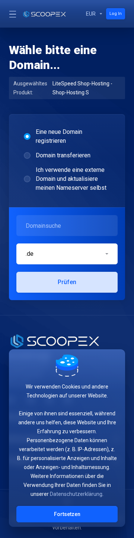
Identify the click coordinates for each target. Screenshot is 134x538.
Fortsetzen (67, 514)
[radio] (27, 136)
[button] (67, 253)
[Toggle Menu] (11, 13)
